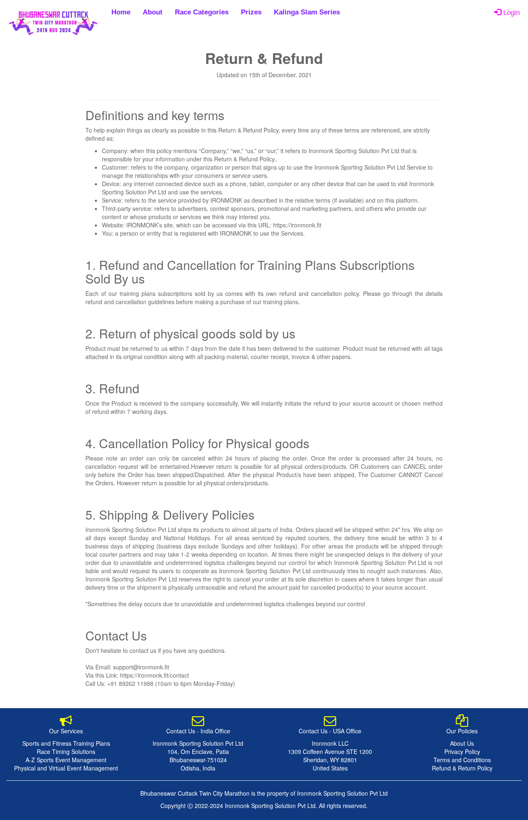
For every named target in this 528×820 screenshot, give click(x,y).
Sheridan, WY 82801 (330, 760)
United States (330, 768)
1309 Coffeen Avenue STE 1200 (330, 751)
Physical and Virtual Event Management (66, 768)
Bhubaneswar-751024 (198, 760)
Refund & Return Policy (462, 768)
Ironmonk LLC (330, 743)
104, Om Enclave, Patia (198, 751)
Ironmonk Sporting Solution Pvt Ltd (198, 743)
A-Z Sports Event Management (66, 760)
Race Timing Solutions (66, 751)
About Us (462, 743)
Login (510, 13)
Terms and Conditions (462, 760)
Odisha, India (198, 768)
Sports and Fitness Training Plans (66, 743)
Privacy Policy (462, 751)
